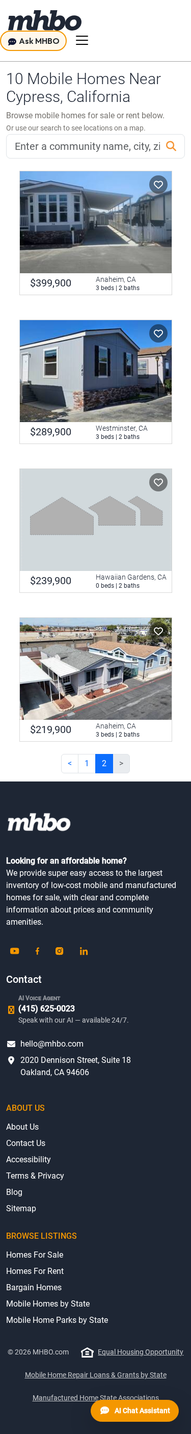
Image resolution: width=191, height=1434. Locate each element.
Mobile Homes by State (48, 1304)
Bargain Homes (34, 1287)
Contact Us (25, 1143)
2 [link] (104, 763)
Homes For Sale (34, 1255)
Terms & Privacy (35, 1176)
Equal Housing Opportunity (140, 1352)
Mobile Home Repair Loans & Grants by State (96, 1375)
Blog (14, 1192)
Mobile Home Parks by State (57, 1320)
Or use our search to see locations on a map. (76, 128)
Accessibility (28, 1159)
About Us (22, 1127)
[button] (158, 184)
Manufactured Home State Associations (96, 1398)
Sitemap (21, 1208)
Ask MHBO (38, 41)
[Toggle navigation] (82, 40)
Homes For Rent (35, 1271)
